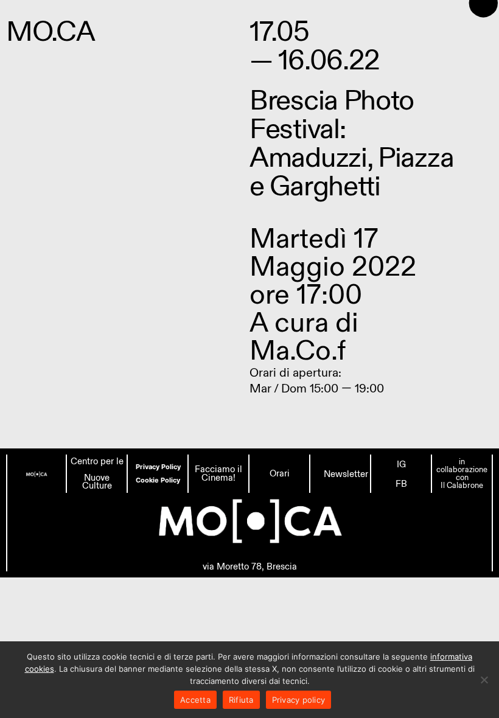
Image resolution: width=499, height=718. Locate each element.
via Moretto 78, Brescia (250, 566)
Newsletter (346, 474)
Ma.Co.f (298, 350)
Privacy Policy (158, 466)
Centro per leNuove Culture (97, 473)
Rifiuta (241, 700)
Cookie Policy (158, 480)
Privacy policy (299, 700)
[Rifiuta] (484, 680)
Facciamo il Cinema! (218, 473)
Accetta (195, 700)
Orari (280, 473)
